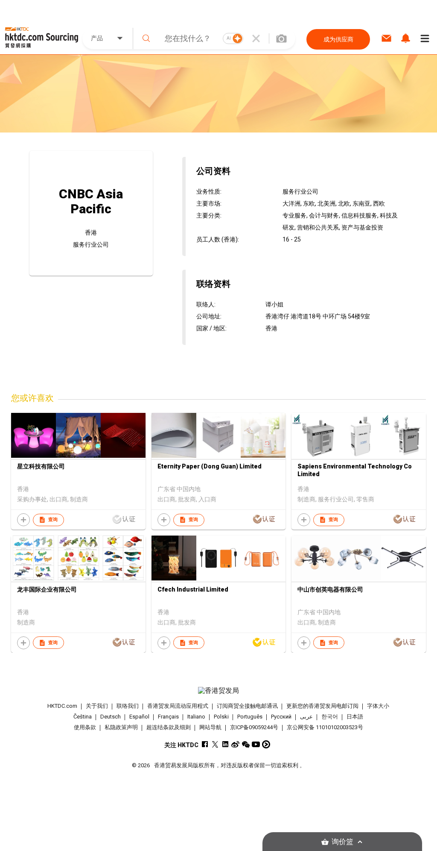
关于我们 (97, 706)
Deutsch (110, 716)
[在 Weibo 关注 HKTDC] (235, 744)
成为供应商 (338, 39)
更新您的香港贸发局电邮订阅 (322, 706)
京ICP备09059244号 (254, 727)
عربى (306, 716)
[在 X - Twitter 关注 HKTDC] (215, 744)
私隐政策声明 (121, 727)
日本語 (355, 716)
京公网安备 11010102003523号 (325, 727)
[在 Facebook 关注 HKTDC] (205, 744)
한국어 (329, 716)
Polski (221, 716)
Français (168, 716)
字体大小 (378, 706)
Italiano (196, 716)
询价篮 (342, 842)
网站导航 (210, 727)
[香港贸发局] (218, 691)
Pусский (281, 716)
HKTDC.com (62, 706)
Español (139, 716)
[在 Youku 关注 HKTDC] (266, 744)
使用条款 (85, 727)
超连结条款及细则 (168, 727)
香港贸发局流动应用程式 (177, 706)
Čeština (82, 716)
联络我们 (128, 706)
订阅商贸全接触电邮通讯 (247, 706)
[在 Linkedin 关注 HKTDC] (225, 744)
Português (249, 716)
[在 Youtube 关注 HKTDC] (256, 744)
